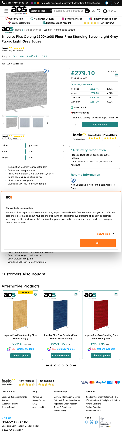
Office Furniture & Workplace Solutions (102, 400)
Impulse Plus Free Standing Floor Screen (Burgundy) (101, 337)
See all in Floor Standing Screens (59, 29)
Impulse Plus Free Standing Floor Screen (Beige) (20, 337)
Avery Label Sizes (40, 407)
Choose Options (20, 355)
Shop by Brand (8, 407)
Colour (5, 145)
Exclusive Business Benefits (14, 397)
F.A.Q (34, 404)
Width (4, 151)
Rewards (6, 400)
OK (97, 243)
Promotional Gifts (93, 410)
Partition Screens (32, 29)
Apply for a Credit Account (65, 404)
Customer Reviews (10, 404)
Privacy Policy (60, 410)
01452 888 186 (21, 2)
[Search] (87, 10)
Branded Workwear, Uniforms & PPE (101, 397)
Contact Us (37, 397)
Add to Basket (100, 124)
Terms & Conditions (62, 407)
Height (5, 157)
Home (18, 29)
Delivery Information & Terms (67, 397)
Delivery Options (80, 112)
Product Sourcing (93, 407)
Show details (103, 233)
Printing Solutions (93, 404)
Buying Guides (38, 400)
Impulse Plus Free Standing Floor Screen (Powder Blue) (61, 337)
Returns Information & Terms (67, 400)
